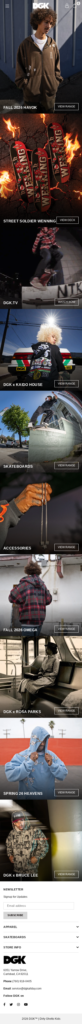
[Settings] (67, 5)
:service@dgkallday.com (26, 988)
